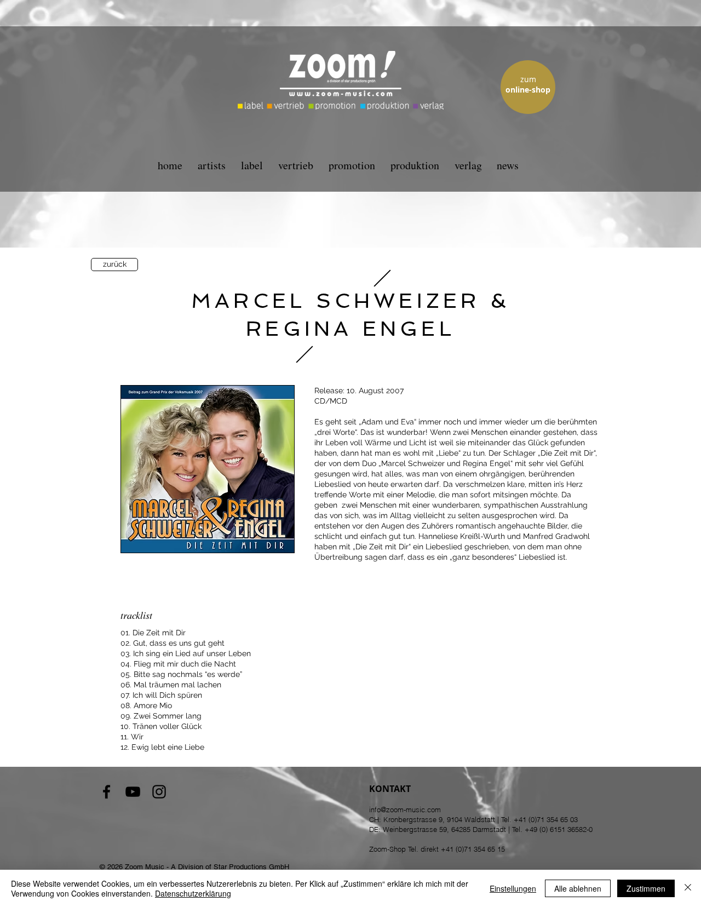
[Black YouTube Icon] (133, 792)
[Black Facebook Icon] (106, 792)
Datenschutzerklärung (193, 893)
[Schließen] (687, 888)
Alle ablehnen (577, 888)
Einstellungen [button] (513, 888)
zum (528, 79)
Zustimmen (646, 888)
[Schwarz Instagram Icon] (159, 792)
